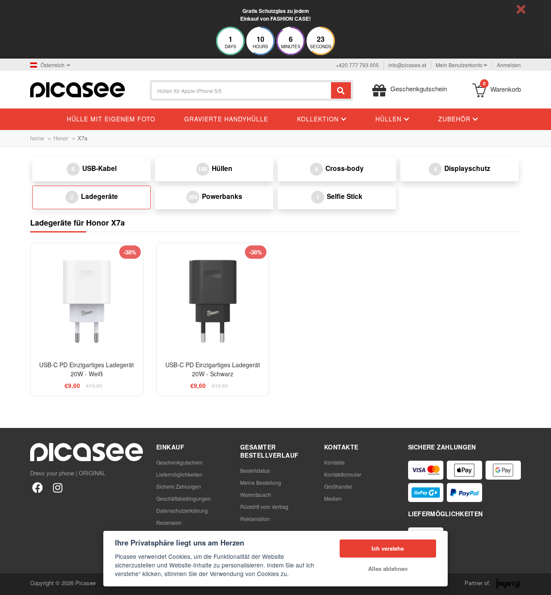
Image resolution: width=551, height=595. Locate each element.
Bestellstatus (255, 470)
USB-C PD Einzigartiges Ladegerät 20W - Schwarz (212, 369)
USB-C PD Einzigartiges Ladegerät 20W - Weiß (86, 369)
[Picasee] (77, 89)
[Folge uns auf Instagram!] (57, 487)
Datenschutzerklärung (182, 510)
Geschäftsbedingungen (183, 498)
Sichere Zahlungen (178, 486)
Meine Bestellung (260, 482)
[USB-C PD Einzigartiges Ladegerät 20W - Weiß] (87, 299)
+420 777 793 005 (357, 64)
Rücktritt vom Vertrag (264, 506)
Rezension (169, 522)
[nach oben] (11, 584)
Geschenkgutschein (179, 462)
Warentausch (255, 494)
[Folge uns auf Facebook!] (37, 487)
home (37, 138)
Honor (60, 138)
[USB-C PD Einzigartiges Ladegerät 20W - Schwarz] (213, 299)
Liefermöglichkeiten (179, 474)
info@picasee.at (407, 64)
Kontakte (334, 462)
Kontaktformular (342, 474)
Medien (333, 498)
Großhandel (338, 486)
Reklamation (255, 518)
